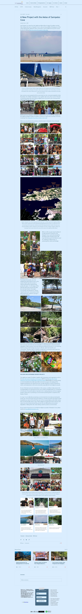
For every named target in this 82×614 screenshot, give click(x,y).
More (57, 6)
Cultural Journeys (28, 6)
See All (66, 549)
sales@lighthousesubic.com (26, 596)
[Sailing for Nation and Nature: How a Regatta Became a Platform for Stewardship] (41, 556)
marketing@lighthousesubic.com (27, 597)
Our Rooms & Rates (54, 592)
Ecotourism (45, 6)
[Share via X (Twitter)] (23, 539)
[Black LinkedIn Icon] (37, 611)
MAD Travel (52, 6)
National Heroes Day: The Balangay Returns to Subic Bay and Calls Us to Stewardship (22, 563)
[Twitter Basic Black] (31, 611)
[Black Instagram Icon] (36, 611)
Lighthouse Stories (54, 605)
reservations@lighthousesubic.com (27, 594)
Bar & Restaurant (54, 593)
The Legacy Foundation (55, 598)
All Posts (16, 6)
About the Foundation (55, 599)
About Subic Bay (54, 589)
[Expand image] (27, 107)
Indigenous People (28, 535)
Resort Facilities (54, 591)
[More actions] (61, 14)
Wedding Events (54, 594)
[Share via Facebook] (20, 539)
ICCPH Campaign (54, 603)
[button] (65, 6)
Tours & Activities (54, 596)
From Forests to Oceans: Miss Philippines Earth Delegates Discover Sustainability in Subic (59, 563)
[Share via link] (29, 539)
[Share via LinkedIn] (26, 539)
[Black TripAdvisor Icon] (32, 611)
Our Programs (53, 601)
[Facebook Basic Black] (34, 611)
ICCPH (21, 6)
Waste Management (37, 6)
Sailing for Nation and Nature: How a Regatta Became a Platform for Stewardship (40, 563)
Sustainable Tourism (54, 602)
